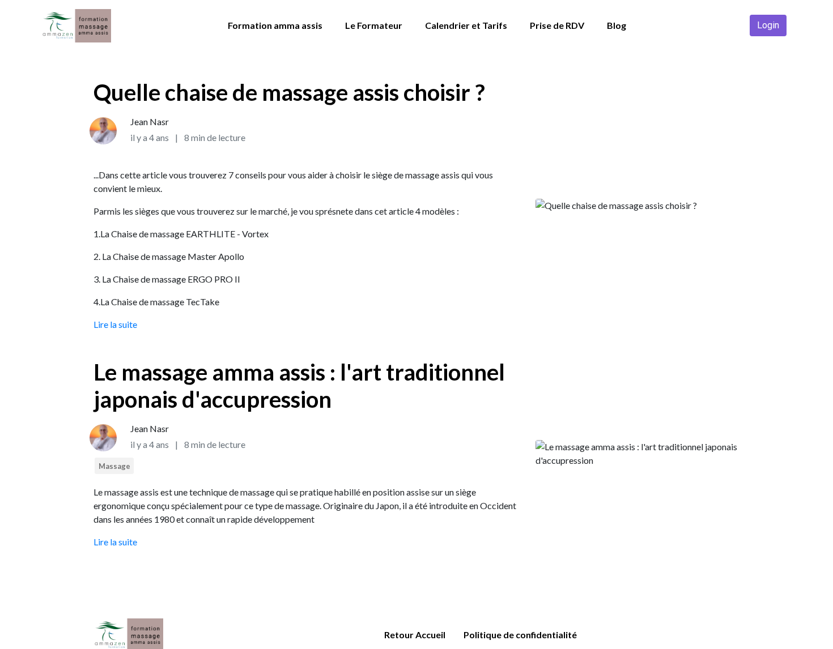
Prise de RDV (557, 25)
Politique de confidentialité (520, 634)
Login (768, 25)
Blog (616, 25)
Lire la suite (115, 324)
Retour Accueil (414, 634)
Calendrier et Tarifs (466, 25)
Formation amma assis (275, 25)
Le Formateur (373, 25)
